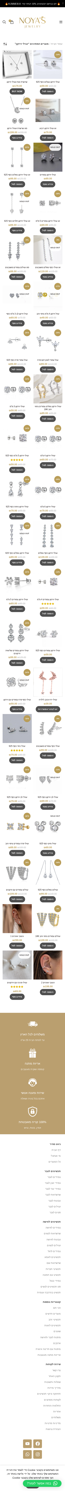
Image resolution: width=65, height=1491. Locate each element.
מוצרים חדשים (53, 1313)
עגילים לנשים (54, 1245)
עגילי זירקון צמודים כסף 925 (48, 650)
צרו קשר (56, 1370)
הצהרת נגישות (53, 1429)
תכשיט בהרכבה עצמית (49, 1292)
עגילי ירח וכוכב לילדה (48, 699)
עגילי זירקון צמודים (48, 175)
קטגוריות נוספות (52, 1302)
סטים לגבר (55, 1212)
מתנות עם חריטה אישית (48, 1349)
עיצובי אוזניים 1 (17, 936)
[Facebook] (37, 1443)
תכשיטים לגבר (53, 1171)
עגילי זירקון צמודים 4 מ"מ (48, 599)
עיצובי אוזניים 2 (48, 982)
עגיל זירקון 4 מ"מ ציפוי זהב (48, 314)
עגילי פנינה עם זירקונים (17, 982)
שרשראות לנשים (52, 1233)
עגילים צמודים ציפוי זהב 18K (47, 936)
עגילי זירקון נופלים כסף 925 (17, 553)
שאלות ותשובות (52, 1382)
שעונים (57, 1331)
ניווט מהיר (55, 1144)
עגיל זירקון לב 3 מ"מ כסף (17, 314)
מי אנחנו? (56, 1155)
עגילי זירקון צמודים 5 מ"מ (17, 599)
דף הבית (56, 1150)
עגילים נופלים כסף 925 (48, 890)
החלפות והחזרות (52, 1405)
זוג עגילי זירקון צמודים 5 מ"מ (48, 221)
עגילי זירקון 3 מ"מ (17, 406)
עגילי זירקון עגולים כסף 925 (48, 82)
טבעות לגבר (54, 1200)
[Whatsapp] (27, 1454)
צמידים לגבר (54, 1177)
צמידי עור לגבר (53, 1188)
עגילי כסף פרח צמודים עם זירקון (17, 699)
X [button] (63, 3)
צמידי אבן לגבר (53, 1183)
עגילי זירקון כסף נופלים (48, 553)
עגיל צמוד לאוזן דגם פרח (47, 360)
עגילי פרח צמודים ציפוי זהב (17, 843)
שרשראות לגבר (53, 1194)
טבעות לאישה (53, 1239)
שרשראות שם (54, 1263)
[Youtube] (27, 1443)
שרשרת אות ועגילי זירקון (17, 82)
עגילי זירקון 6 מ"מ (47, 506)
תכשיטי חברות (53, 1269)
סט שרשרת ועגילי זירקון (17, 128)
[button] (48, 91)
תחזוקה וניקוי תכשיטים (49, 1393)
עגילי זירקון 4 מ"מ (47, 455)
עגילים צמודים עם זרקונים (17, 890)
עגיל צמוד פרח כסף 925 (17, 360)
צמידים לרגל (54, 1251)
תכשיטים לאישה (52, 1221)
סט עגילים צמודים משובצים (17, 267)
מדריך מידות (54, 1387)
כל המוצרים (55, 1161)
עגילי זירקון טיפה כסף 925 (17, 506)
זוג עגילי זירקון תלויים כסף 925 (17, 221)
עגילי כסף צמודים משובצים (48, 746)
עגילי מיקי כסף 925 (48, 843)
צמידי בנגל (55, 1280)
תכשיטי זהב (55, 1319)
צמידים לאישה (53, 1227)
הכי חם (57, 1307)
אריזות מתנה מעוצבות (49, 1355)
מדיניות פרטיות (53, 1423)
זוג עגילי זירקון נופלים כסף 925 (17, 175)
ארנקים (57, 1343)
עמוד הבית (56, 43)
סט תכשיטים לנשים (51, 1286)
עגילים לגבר (54, 1206)
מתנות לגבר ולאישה (50, 1337)
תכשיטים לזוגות (52, 1325)
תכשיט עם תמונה (52, 1274)
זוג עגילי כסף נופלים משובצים (47, 267)
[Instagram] (37, 1454)
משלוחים (56, 1417)
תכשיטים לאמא (53, 1257)
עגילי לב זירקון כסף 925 (48, 797)
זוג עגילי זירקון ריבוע (48, 128)
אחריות (57, 1411)
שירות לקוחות (53, 1364)
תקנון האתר (55, 1376)
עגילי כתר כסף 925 (17, 746)
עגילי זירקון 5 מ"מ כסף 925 (17, 455)
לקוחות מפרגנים (52, 1399)
